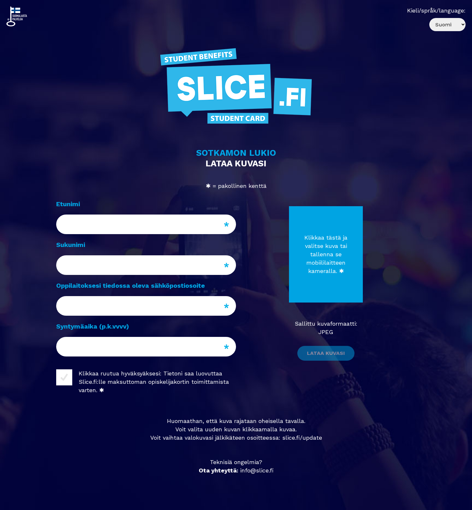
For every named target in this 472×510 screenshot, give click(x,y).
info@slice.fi (257, 470)
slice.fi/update (302, 437)
